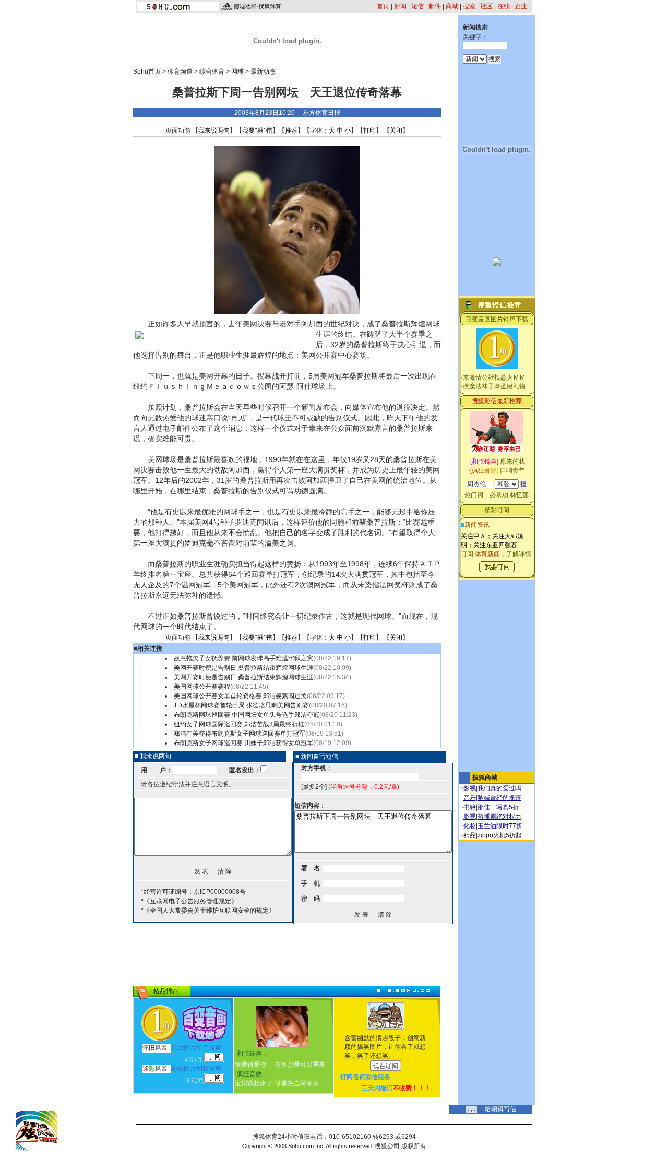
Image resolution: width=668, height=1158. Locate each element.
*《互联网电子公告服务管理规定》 (189, 901)
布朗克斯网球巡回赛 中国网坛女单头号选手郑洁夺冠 (246, 714)
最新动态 (263, 71)
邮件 (434, 6)
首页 (383, 6)
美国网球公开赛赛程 (202, 686)
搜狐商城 (484, 777)
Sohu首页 (147, 71)
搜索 (469, 6)
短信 (417, 6)
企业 (521, 6)
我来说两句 (214, 130)
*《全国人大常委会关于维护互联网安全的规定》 (208, 910)
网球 (237, 71)
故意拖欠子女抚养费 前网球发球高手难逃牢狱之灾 (243, 658)
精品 (469, 835)
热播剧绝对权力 (499, 816)
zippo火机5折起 (500, 835)
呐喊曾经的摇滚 (499, 797)
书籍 (469, 807)
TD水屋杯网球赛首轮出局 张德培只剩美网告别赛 (241, 705)
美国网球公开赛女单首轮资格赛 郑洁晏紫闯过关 (240, 696)
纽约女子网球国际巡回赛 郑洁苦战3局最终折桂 (239, 724)
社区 (486, 6)
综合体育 (211, 71)
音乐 (469, 797)
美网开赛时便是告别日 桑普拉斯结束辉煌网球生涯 (243, 667)
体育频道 (180, 71)
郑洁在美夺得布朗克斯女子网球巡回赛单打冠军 (239, 733)
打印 (369, 130)
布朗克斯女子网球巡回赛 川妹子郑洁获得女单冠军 (243, 743)
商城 (452, 6)
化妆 (469, 826)
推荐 (291, 130)
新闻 (400, 6)
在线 (503, 6)
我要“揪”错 (257, 130)
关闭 (396, 130)
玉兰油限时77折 (500, 826)
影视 (469, 788)
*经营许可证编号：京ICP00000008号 (193, 891)
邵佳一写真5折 (498, 807)
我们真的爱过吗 (499, 788)
